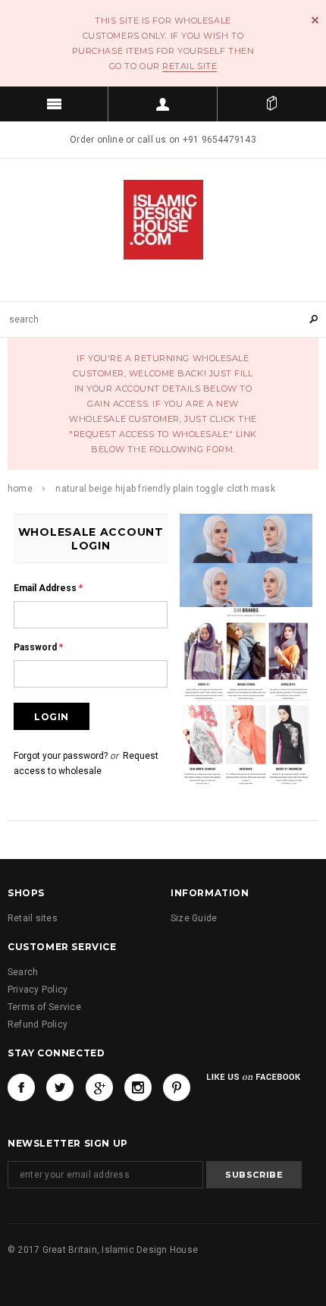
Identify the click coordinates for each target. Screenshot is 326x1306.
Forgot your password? (61, 756)
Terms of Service (44, 1007)
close (315, 20)
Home (20, 488)
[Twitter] (60, 1087)
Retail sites (33, 918)
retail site (189, 66)
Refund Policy (37, 1024)
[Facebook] (21, 1087)
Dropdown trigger (162, 104)
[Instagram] (138, 1087)
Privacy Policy (37, 989)
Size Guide (194, 918)
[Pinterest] (176, 1087)
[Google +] (99, 1087)
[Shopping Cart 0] (272, 104)
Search (23, 972)
